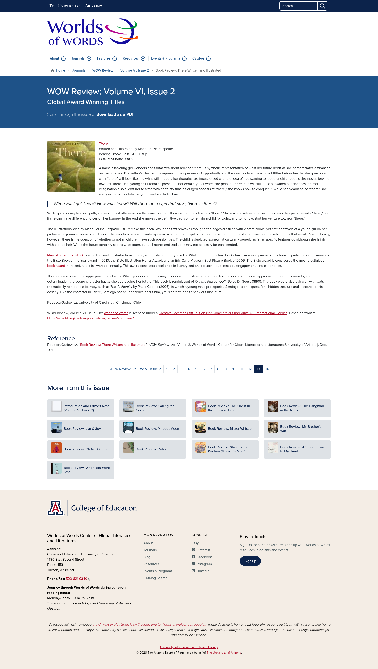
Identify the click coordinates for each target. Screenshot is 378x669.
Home (60, 70)
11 (242, 369)
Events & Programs (165, 58)
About (54, 58)
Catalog (198, 58)
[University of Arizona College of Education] (92, 508)
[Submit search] (322, 6)
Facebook (204, 557)
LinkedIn (203, 571)
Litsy (195, 543)
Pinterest (203, 550)
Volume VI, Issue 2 (134, 70)
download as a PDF (116, 114)
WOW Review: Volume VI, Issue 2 (135, 369)
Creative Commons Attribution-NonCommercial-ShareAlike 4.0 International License (223, 313)
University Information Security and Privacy (189, 647)
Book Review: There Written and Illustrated (112, 345)
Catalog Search (155, 578)
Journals (78, 58)
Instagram (204, 564)
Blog (147, 557)
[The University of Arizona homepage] (76, 5)
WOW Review (102, 70)
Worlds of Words (116, 313)
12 (250, 369)
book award (56, 266)
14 (267, 369)
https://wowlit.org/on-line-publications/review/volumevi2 (90, 318)
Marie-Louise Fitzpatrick (65, 255)
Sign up (250, 561)
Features (103, 58)
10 (233, 369)
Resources (131, 58)
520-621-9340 (76, 579)
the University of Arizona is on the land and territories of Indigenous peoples (149, 624)
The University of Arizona (224, 653)
